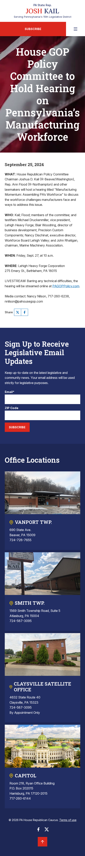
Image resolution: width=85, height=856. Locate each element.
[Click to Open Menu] (75, 29)
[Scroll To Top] (42, 841)
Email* (9, 392)
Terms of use (67, 820)
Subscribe (33, 29)
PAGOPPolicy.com (65, 286)
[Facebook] (24, 312)
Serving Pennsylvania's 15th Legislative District (42, 11)
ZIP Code (11, 408)
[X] (17, 312)
